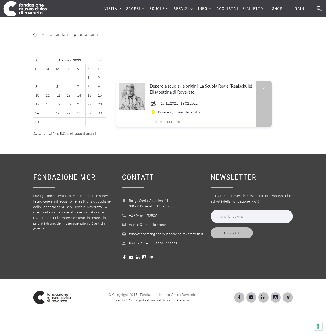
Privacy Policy (157, 300)
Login (298, 8)
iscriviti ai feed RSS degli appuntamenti (66, 133)
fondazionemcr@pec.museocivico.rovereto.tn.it (166, 234)
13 (69, 95)
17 (37, 104)
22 (89, 104)
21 (79, 104)
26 (58, 113)
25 (48, 113)
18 (48, 104)
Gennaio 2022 (70, 60)
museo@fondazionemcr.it (149, 224)
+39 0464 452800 (143, 215)
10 (37, 95)
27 (69, 113)
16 (100, 95)
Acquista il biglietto (239, 8)
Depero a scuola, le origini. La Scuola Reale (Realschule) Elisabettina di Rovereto (201, 88)
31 (37, 122)
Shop (277, 8)
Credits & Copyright (129, 300)
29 (89, 113)
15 (89, 95)
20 (69, 104)
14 (79, 95)
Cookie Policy (181, 300)
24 (37, 113)
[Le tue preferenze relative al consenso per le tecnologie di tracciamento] (318, 326)
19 (58, 104)
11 (48, 95)
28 (79, 113)
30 (100, 113)
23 (100, 104)
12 (58, 95)
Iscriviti (231, 233)
